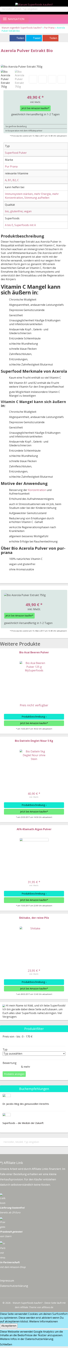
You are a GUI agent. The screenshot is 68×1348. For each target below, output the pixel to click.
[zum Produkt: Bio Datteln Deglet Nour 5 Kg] (34, 764)
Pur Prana (49, 27)
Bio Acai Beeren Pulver (34, 652)
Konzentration (37, 490)
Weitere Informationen (43, 1321)
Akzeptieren (8, 1325)
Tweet (37, 38)
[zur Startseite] (34, 5)
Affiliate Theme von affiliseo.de (36, 1307)
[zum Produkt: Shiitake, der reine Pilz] (34, 941)
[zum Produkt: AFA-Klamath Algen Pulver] (34, 852)
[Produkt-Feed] (2, 1292)
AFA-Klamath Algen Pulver (34, 829)
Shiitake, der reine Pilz (34, 918)
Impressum (7, 1280)
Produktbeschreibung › (34, 716)
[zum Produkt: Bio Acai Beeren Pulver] (34, 675)
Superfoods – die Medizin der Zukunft (23, 1123)
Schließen (6, 1344)
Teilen (20, 38)
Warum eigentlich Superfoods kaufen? (22, 27)
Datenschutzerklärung (14, 1286)
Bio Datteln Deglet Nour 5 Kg (34, 741)
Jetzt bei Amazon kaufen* (35, 108)
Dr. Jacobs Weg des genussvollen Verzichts (25, 1103)
